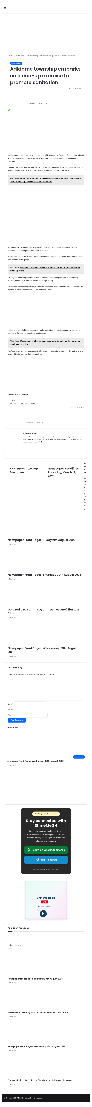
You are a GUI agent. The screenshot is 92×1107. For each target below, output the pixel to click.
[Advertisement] (46, 31)
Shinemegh (38, 1098)
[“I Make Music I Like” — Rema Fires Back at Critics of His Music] (46, 1066)
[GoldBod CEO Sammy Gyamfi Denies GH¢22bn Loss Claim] (46, 998)
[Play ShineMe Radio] (43, 913)
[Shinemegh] (20, 7)
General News (16, 63)
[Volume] (50, 914)
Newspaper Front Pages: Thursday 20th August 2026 (35, 978)
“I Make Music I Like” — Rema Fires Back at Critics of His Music (40, 1080)
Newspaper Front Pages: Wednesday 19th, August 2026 (35, 761)
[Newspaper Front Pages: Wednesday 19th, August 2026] (46, 1032)
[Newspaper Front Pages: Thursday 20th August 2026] (46, 964)
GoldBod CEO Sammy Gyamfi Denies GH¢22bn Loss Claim (38, 1012)
